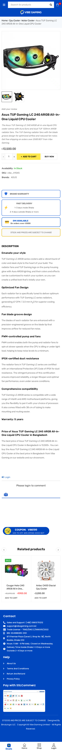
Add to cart (29, 156)
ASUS (14, 177)
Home (5, 20)
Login (7, 477)
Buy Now (49, 156)
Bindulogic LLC (8, 724)
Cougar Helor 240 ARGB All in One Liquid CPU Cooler (15, 588)
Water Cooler (27, 20)
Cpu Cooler (14, 20)
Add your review (9, 109)
